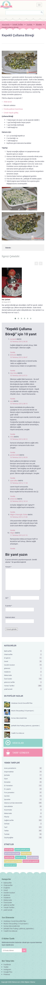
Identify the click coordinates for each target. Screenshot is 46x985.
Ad (6, 598)
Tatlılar (22, 831)
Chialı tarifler (22, 654)
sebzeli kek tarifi (10, 865)
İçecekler (22, 799)
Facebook (7, 964)
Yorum (8, 567)
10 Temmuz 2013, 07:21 (18, 375)
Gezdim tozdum (22, 665)
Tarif (22, 827)
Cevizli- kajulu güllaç (11, 112)
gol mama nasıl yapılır (12, 853)
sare (11, 401)
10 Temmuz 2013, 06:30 (18, 341)
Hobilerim (22, 672)
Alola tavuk (8, 102)
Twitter (6, 967)
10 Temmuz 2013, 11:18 (18, 483)
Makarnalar (22, 675)
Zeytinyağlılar (22, 837)
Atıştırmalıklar (22, 772)
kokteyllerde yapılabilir (30, 861)
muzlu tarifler (9, 857)
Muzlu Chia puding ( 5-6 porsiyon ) (22, 711)
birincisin (13, 355)
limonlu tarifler (20, 857)
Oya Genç (13, 373)
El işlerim (22, 658)
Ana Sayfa (5, 24)
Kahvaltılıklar (22, 806)
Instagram (7, 969)
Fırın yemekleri (22, 792)
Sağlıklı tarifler (22, 820)
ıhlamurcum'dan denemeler (22, 803)
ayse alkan (14, 480)
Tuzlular (29, 24)
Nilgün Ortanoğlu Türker (18, 514)
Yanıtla (12, 352)
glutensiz (22, 668)
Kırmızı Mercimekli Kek (19, 718)
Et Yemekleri (22, 785)
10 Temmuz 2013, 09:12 (18, 439)
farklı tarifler (9, 850)
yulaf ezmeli (22, 689)
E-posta (8, 606)
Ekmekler (22, 782)
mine (12, 437)
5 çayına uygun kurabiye (13, 861)
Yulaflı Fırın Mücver (17, 733)
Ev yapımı (22, 789)
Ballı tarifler (22, 651)
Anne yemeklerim (22, 768)
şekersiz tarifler (22, 682)
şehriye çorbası (32, 857)
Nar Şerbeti (6, 299)
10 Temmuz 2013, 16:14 (18, 501)
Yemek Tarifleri (17, 24)
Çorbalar (22, 775)
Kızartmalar (22, 810)
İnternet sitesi (10, 617)
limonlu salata (26, 853)
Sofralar (22, 824)
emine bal (13, 499)
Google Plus (8, 972)
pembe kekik (14, 455)
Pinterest (7, 974)
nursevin (13, 339)
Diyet (22, 779)
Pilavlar (22, 817)
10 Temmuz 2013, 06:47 (18, 357)
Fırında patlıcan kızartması (13, 109)
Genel (22, 661)
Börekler (39, 24)
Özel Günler (22, 679)
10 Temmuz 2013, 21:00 (18, 517)
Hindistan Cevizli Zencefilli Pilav (22, 703)
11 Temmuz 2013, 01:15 (18, 535)
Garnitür (22, 796)
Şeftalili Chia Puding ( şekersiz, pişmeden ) (25, 725)
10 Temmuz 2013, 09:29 (18, 457)
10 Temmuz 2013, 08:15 (18, 403)
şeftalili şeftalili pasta (22, 850)
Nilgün (12, 533)
